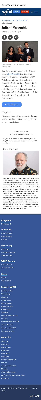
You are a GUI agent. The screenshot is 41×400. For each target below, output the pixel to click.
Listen (12, 104)
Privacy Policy (6, 388)
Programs (10, 21)
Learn (11, 134)
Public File (26, 388)
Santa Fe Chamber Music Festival (23, 187)
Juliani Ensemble (13, 74)
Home (4, 21)
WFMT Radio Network (17, 185)
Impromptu (30, 182)
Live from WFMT (21, 21)
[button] (32, 12)
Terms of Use (17, 388)
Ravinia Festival (30, 180)
